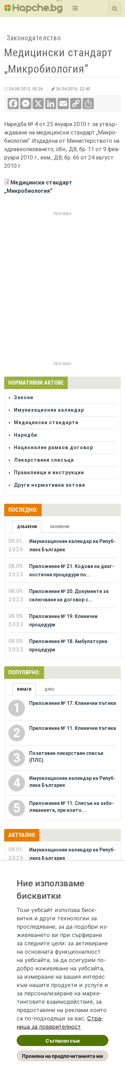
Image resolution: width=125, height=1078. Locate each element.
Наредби (25, 435)
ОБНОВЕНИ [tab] (59, 527)
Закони (23, 397)
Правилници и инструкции (49, 472)
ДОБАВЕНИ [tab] (27, 527)
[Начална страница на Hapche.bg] (33, 11)
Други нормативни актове (49, 485)
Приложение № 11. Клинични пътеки (72, 728)
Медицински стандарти (46, 422)
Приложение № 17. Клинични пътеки (72, 703)
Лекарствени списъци (44, 460)
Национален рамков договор (53, 447)
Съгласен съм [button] (62, 1041)
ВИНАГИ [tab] (24, 689)
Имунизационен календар (49, 410)
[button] (74, 8)
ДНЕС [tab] (49, 689)
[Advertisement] (62, 280)
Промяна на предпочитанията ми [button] (62, 1056)
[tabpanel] (62, 595)
